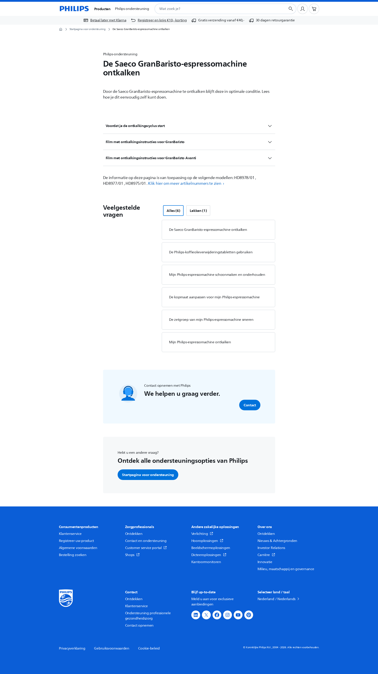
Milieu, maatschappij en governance (286, 569)
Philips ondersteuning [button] (132, 8)
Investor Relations (271, 548)
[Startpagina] (74, 8)
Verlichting (199, 534)
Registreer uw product (76, 541)
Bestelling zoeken (73, 555)
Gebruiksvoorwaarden (111, 648)
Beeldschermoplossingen (210, 548)
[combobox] (215, 9)
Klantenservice (70, 534)
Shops (130, 555)
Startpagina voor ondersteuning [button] (148, 475)
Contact (250, 405)
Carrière (264, 555)
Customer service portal (143, 548)
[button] (195, 615)
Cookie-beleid (149, 648)
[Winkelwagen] (314, 9)
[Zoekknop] (290, 8)
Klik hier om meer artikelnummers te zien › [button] (186, 183)
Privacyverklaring (72, 648)
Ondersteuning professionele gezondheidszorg (148, 615)
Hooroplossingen (204, 541)
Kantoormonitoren (206, 562)
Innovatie (265, 562)
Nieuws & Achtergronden (277, 541)
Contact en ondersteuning (146, 541)
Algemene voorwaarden (78, 548)
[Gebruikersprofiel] (302, 9)
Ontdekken (134, 534)
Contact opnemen (139, 625)
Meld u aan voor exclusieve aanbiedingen (212, 601)
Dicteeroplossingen (206, 555)
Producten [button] (102, 8)
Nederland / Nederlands (276, 599)
